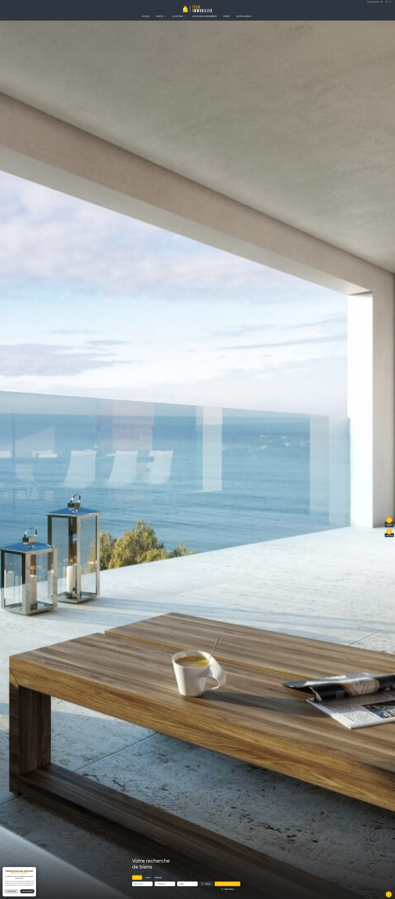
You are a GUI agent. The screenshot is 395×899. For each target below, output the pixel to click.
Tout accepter (27, 891)
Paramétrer (11, 891)
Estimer (158, 877)
